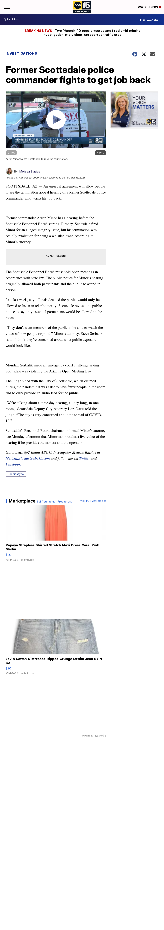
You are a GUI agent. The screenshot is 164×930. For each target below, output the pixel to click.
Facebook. (14, 464)
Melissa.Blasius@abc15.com (28, 458)
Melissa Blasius (29, 171)
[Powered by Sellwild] (100, 735)
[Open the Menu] (6, 7)
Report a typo (16, 474)
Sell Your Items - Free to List (54, 501)
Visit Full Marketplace (93, 501)
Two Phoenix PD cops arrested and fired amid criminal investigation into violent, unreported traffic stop (92, 33)
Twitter (84, 458)
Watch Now (148, 7)
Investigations (21, 53)
